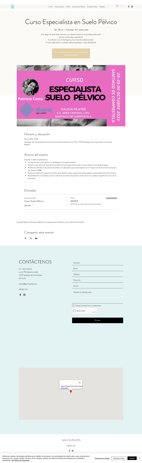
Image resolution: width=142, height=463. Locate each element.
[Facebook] (129, 7)
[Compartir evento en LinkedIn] (36, 238)
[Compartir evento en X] (31, 238)
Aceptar (132, 458)
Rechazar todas (118, 458)
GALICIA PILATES (71, 440)
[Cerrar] (139, 458)
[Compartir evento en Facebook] (25, 238)
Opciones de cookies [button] (102, 458)
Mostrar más (29, 182)
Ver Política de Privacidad (20, 460)
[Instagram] (132, 7)
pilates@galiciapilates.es (28, 284)
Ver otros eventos (71, 55)
